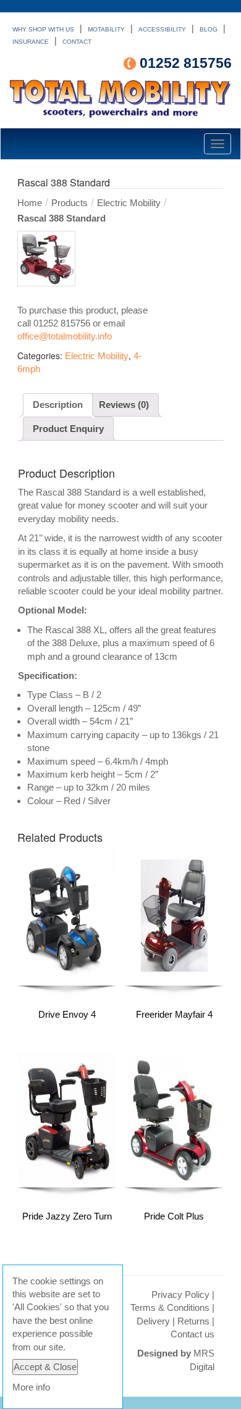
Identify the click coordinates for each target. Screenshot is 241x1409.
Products (69, 202)
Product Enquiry (68, 428)
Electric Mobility (129, 202)
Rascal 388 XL (74, 630)
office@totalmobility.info (64, 336)
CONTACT (76, 41)
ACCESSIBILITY (162, 29)
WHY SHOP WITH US (43, 29)
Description (58, 404)
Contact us (192, 1334)
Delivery (153, 1321)
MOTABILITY (106, 29)
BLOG (209, 29)
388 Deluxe (75, 643)
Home (29, 202)
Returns (193, 1321)
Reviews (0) (124, 404)
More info (31, 1387)
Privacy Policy (180, 1294)
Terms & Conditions (169, 1307)
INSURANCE (30, 41)
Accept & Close (45, 1366)
